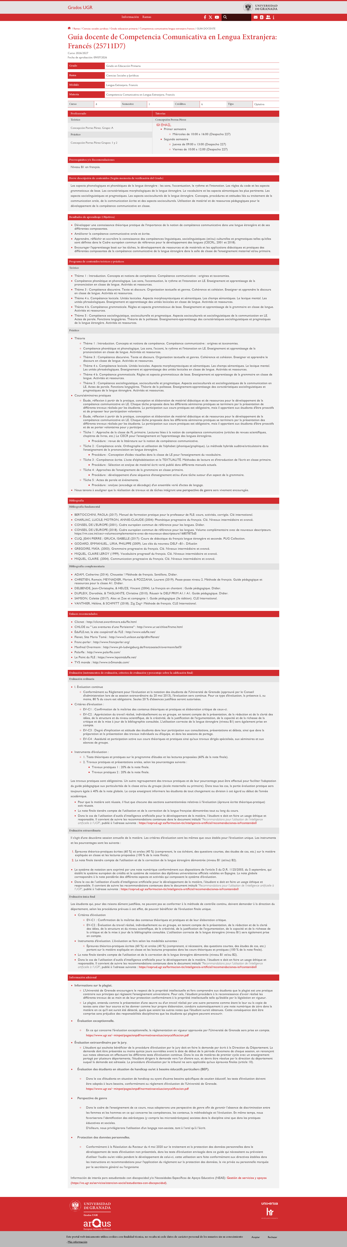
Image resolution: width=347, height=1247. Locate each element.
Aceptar (256, 1237)
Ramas (146, 17)
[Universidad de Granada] (260, 7)
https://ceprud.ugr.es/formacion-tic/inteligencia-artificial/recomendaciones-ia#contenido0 (198, 823)
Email (166, 124)
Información (130, 17)
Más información (77, 1242)
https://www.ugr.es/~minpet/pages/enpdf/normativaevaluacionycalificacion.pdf (137, 1035)
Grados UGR (80, 7)
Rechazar (272, 1237)
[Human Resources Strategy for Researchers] (270, 1213)
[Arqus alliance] (97, 1224)
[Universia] (270, 1204)
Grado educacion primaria (124, 28)
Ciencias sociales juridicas (95, 28)
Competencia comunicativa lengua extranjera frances (167, 28)
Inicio (69, 28)
